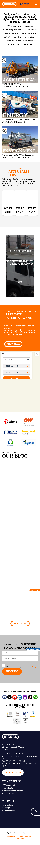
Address (6, 356)
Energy (6, 808)
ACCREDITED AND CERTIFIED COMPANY (20, 706)
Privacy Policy (9, 836)
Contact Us (13, 772)
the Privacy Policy (30, 667)
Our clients (8, 788)
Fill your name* (20, 653)
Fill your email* (20, 658)
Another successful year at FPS (19, 585)
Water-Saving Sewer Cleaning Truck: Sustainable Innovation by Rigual (19, 465)
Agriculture (8, 805)
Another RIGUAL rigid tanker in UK (20, 524)
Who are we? (9, 785)
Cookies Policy (25, 836)
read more (13, 482)
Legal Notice (20, 839)
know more (13, 344)
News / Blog (8, 794)
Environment (9, 811)
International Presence (13, 791)
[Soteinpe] (23, 4)
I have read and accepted (21, 667)
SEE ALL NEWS (20, 623)
